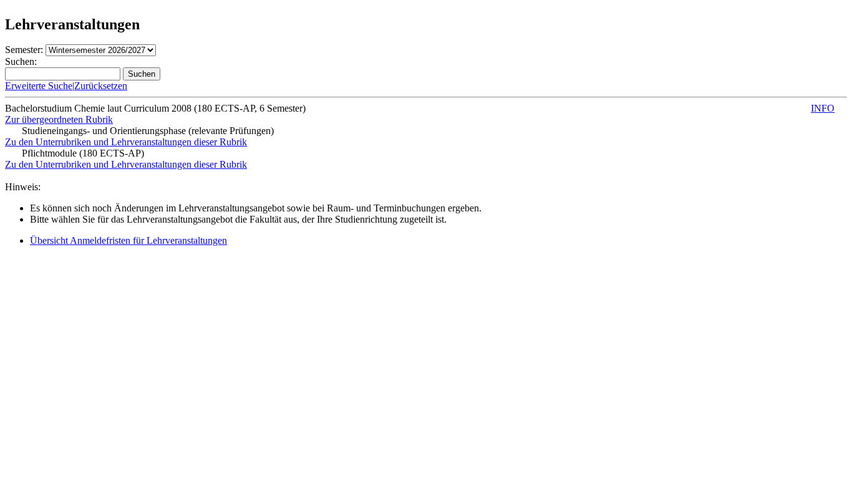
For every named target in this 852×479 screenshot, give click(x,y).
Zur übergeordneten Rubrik (59, 119)
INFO (823, 108)
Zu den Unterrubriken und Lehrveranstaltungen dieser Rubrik (126, 142)
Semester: (24, 49)
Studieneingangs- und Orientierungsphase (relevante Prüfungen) (148, 130)
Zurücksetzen (100, 85)
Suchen (141, 74)
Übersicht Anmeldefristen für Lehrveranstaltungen (128, 240)
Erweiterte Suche (38, 85)
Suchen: (21, 61)
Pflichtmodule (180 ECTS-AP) (83, 153)
